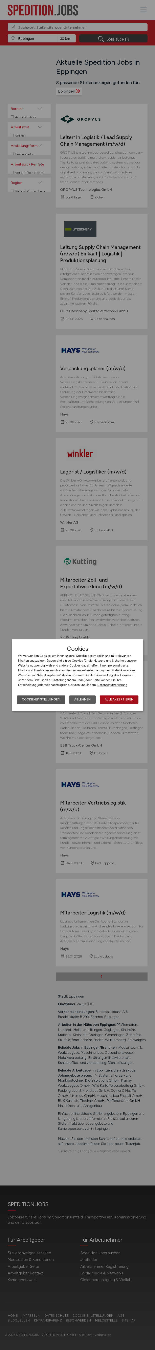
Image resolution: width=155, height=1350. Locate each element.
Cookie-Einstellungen (41, 699)
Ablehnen (82, 699)
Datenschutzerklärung (112, 685)
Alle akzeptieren (119, 699)
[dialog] (77, 675)
